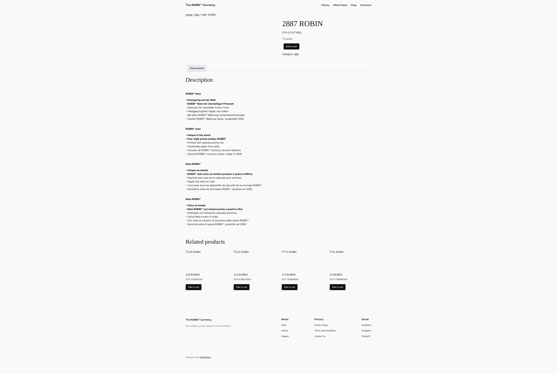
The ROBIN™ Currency (200, 5)
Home (189, 14)
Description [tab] (197, 68)
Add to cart (291, 46)
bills (197, 14)
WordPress (205, 357)
